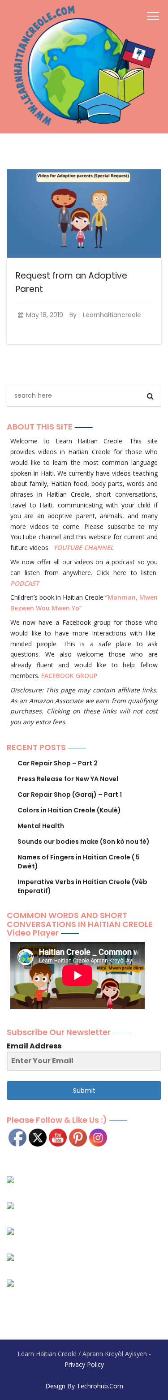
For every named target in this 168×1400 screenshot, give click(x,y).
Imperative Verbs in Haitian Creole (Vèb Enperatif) (82, 886)
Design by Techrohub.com (84, 1386)
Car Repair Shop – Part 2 (57, 763)
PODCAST (24, 583)
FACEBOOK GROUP (69, 675)
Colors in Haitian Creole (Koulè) (69, 810)
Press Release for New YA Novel (67, 778)
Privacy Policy (84, 1364)
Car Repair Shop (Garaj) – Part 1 (69, 794)
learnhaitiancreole (112, 314)
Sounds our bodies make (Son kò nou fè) (83, 841)
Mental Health (40, 825)
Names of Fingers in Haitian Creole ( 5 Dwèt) (78, 862)
